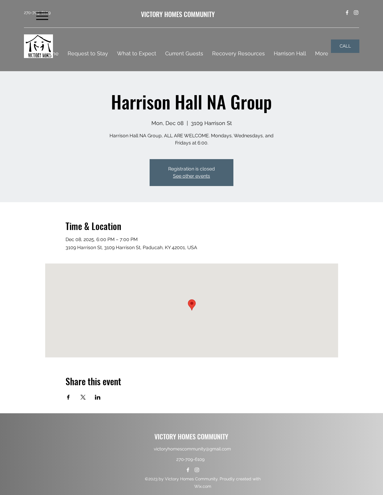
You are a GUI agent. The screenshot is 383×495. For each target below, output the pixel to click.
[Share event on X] (83, 397)
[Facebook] (347, 13)
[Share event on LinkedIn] (98, 397)
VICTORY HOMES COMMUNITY (178, 14)
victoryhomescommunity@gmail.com (192, 449)
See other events (191, 176)
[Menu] (42, 16)
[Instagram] (356, 13)
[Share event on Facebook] (68, 397)
